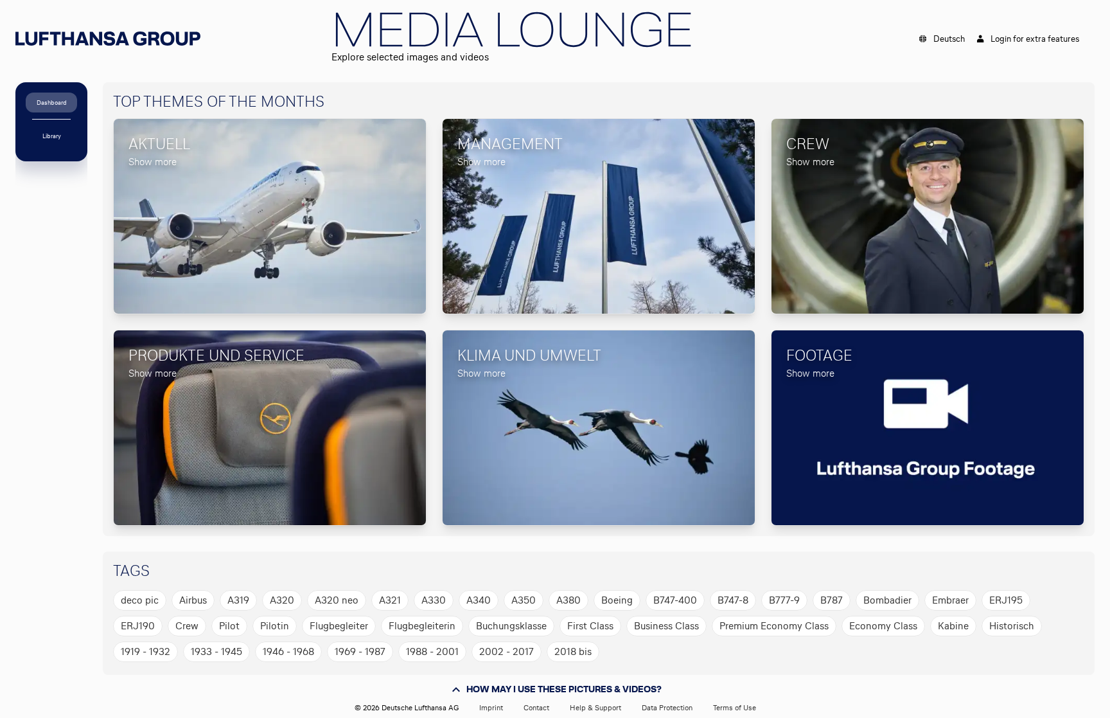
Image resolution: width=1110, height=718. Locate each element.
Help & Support (595, 708)
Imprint (491, 708)
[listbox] (593, 626)
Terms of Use (734, 708)
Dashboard (52, 102)
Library (51, 136)
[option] (139, 600)
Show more (152, 161)
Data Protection (667, 708)
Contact (536, 708)
